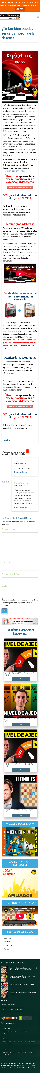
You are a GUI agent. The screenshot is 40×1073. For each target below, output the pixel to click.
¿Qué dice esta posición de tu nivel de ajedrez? (19, 720)
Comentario (8, 529)
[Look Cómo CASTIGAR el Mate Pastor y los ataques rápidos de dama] (4, 978)
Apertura (7, 938)
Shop (4, 1060)
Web (4, 586)
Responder (19, 472)
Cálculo (7, 942)
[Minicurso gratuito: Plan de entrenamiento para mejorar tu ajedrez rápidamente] (20, 621)
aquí (13, 373)
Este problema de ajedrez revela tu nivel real (20, 765)
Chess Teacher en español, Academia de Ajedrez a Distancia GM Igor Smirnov (18, 1064)
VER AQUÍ (20, 9)
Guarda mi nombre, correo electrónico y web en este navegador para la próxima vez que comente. (20, 602)
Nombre (6, 562)
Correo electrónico (12, 574)
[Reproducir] (6, 922)
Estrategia (8, 945)
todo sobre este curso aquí (14, 171)
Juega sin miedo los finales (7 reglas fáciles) (18, 811)
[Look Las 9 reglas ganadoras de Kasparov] (4, 986)
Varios (6, 949)
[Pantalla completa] (34, 922)
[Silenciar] (30, 922)
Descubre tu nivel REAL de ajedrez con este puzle (20, 674)
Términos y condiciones (27, 1067)
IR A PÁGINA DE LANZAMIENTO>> (20, 187)
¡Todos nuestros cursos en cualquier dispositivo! (16, 1032)
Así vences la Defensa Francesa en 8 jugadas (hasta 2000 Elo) (19, 1043)
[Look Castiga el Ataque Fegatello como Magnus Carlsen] (4, 994)
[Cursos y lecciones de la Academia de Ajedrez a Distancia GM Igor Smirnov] (10, 17)
